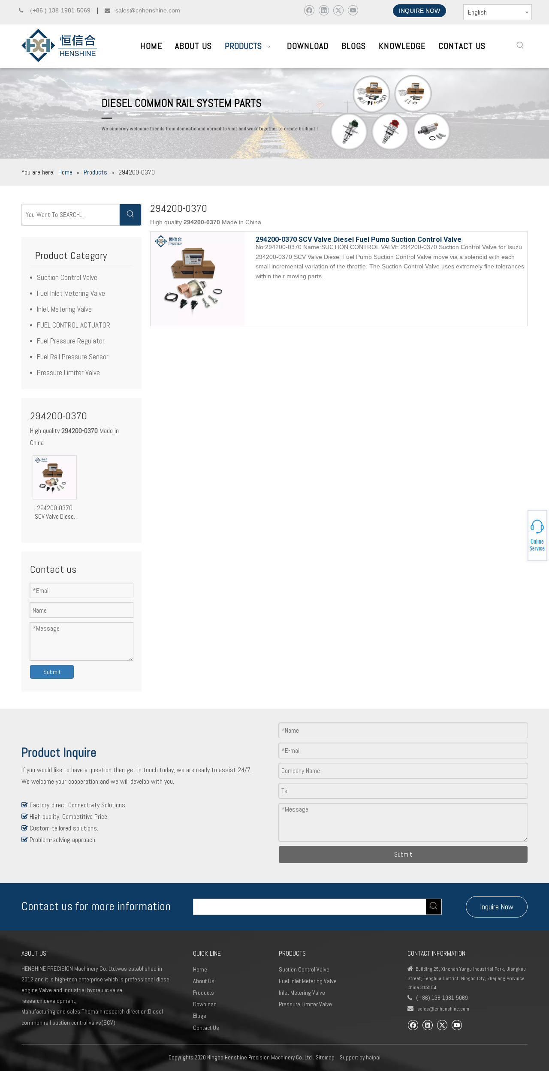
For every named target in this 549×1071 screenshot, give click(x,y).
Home (200, 969)
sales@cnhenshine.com (443, 1008)
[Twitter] (338, 10)
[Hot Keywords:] (520, 45)
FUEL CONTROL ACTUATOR (73, 325)
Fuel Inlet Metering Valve (71, 293)
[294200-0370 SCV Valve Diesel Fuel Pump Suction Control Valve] (54, 476)
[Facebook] (309, 10)
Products (203, 992)
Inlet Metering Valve (64, 309)
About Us (203, 981)
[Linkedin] (323, 10)
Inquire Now (496, 907)
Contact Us (206, 1028)
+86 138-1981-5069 (519, 534)
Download (205, 1004)
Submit (51, 672)
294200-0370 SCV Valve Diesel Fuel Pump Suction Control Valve (55, 512)
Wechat (518, 536)
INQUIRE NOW (419, 10)
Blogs (199, 1016)
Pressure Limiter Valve (68, 372)
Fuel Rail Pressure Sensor (73, 356)
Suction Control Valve (67, 277)
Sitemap (325, 1057)
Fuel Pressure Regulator (71, 341)
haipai (373, 1057)
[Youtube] (352, 10)
